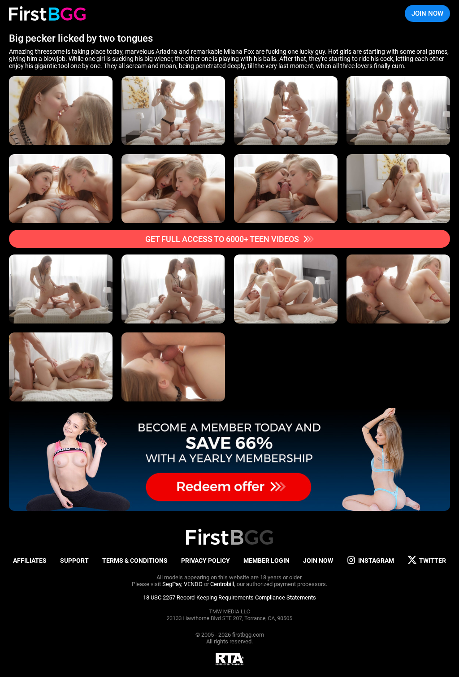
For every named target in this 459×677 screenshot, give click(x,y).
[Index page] (47, 13)
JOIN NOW (427, 13)
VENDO (193, 584)
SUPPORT (74, 560)
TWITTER (432, 560)
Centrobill (222, 584)
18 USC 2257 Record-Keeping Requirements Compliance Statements (229, 597)
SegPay (171, 584)
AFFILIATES (30, 560)
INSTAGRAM (376, 560)
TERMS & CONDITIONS (135, 560)
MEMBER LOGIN (266, 560)
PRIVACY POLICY (205, 560)
